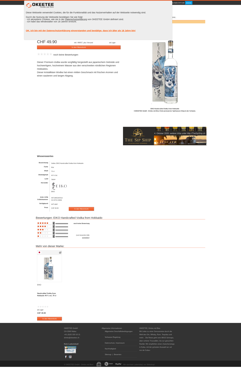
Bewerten (117, 354)
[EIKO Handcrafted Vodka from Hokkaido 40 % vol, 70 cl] (60, 253)
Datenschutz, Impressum (115, 343)
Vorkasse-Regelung (112, 337)
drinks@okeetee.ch (71, 338)
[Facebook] (66, 358)
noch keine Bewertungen (65, 54)
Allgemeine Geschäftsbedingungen (119, 331)
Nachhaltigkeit (110, 349)
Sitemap (108, 354)
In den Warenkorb (79, 47)
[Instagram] (70, 358)
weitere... (173, 17)
